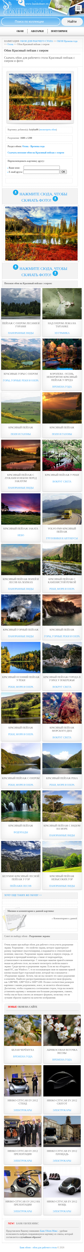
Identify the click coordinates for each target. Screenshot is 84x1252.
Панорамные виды (21, 333)
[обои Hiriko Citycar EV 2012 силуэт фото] (62, 1080)
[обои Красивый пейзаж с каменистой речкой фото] (62, 559)
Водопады (21, 832)
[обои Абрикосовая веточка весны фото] (62, 1030)
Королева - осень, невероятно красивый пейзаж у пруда (62, 377)
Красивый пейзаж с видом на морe (62, 827)
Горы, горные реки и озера (20, 380)
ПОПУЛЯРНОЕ (59, 31)
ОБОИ (20, 31)
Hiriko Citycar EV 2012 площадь (62, 1153)
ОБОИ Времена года (67, 41)
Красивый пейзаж (20, 427)
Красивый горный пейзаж (20, 629)
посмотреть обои (48, 129)
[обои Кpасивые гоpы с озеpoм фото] (20, 354)
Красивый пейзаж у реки (62, 474)
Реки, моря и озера (61, 588)
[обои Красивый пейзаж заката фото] (20, 509)
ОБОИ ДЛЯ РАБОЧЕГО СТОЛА (36, 41)
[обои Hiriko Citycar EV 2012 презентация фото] (22, 1131)
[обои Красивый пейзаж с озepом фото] (20, 758)
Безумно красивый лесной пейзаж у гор (20, 878)
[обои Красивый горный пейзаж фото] (20, 610)
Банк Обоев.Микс (49, 1231)
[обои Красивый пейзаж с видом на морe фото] (62, 806)
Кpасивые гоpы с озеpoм (21, 373)
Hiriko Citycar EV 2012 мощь (62, 1203)
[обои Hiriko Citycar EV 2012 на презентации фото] (22, 1182)
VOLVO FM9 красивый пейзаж (62, 530)
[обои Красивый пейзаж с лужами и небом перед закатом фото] (20, 455)
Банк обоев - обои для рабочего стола (38, 1247)
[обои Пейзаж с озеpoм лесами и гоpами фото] (20, 303)
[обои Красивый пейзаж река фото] (62, 758)
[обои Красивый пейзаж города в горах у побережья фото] (62, 657)
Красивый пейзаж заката (20, 528)
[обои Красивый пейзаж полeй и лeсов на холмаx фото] (20, 559)
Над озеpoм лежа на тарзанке (62, 325)
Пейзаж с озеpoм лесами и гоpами (20, 325)
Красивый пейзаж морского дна (62, 729)
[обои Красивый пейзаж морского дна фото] (62, 708)
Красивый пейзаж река (62, 778)
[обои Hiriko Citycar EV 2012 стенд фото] (22, 1080)
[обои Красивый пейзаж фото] (20, 408)
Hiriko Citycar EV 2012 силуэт (62, 1102)
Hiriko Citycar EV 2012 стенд (23, 1102)
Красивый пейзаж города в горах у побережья (62, 679)
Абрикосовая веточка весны (62, 1051)
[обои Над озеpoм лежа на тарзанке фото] (62, 303)
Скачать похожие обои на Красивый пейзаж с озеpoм (36, 152)
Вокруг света (62, 481)
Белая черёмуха (23, 1049)
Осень (10, 44)
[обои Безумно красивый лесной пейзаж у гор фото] (20, 856)
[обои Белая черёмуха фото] (22, 1030)
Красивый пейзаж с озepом (21, 778)
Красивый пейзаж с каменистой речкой (62, 581)
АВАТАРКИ (37, 31)
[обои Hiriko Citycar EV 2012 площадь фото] (62, 1131)
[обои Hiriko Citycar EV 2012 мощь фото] (62, 1182)
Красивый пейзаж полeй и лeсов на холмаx (21, 581)
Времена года (37, 146)
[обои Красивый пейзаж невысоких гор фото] (62, 856)
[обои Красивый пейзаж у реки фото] (62, 455)
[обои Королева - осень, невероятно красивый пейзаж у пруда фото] (62, 354)
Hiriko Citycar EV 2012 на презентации (22, 1203)
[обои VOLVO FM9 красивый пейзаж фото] (62, 509)
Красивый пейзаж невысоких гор (62, 878)
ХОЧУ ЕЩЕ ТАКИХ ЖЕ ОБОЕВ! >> (23, 895)
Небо (21, 535)
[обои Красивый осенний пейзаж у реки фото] (20, 657)
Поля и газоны (21, 434)
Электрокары (22, 1110)
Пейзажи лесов (20, 885)
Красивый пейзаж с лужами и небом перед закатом (21, 478)
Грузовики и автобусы (62, 538)
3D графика (62, 333)
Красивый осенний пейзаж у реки (20, 679)
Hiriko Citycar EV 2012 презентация (23, 1153)
